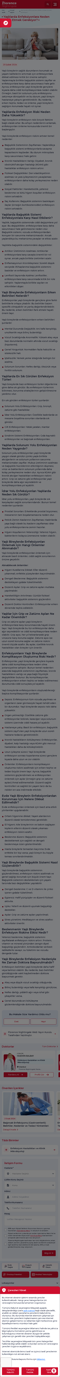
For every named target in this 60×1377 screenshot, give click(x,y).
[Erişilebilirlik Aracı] (54, 1371)
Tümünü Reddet (30, 1371)
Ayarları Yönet (49, 1371)
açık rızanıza (29, 1310)
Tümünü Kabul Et (10, 1371)
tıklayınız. (41, 1359)
